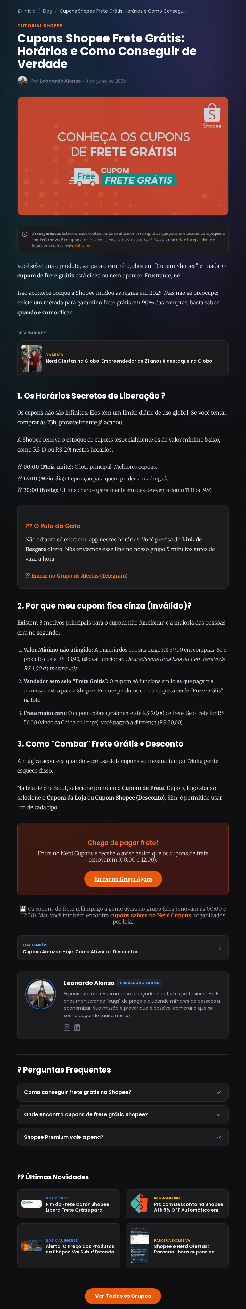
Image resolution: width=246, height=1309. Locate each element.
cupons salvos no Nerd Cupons (150, 915)
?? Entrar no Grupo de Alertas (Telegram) (76, 576)
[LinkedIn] (77, 1027)
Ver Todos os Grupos (123, 1296)
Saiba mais (84, 245)
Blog (47, 11)
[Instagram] (67, 1027)
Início (30, 11)
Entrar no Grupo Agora (123, 879)
